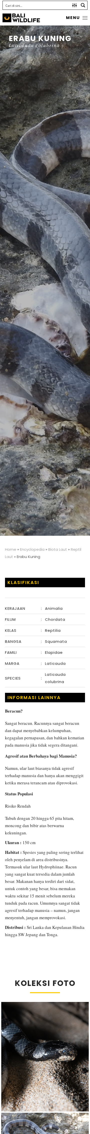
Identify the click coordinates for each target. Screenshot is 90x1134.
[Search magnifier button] (83, 5)
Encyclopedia (32, 549)
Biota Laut (57, 549)
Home (10, 549)
